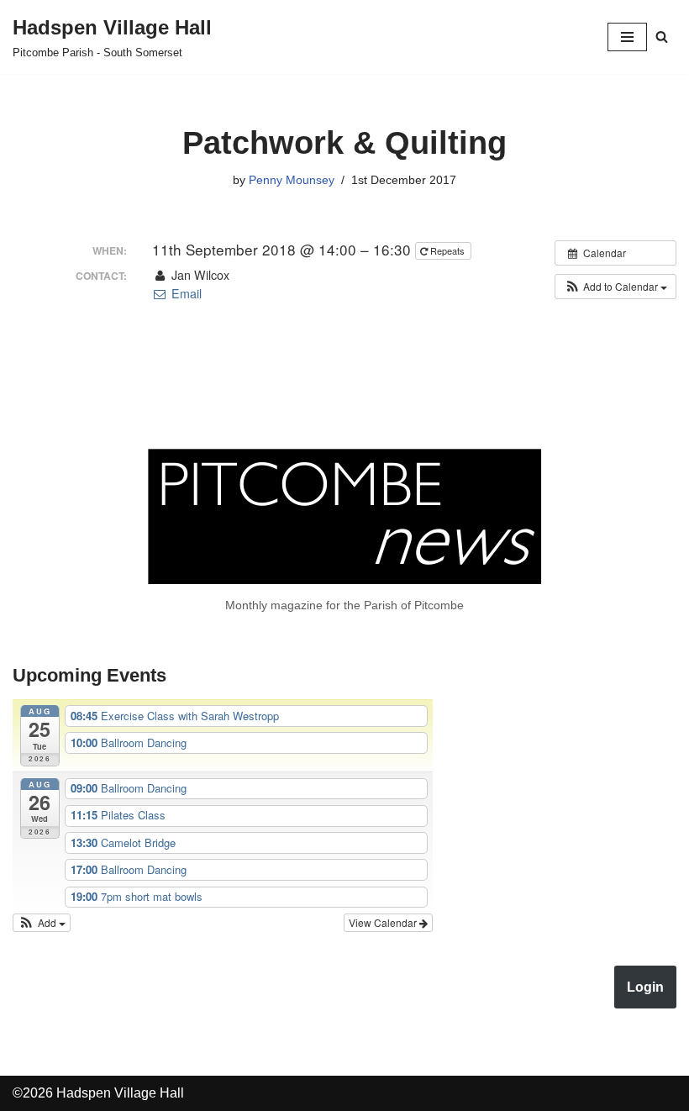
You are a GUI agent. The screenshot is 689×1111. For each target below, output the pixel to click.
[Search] (661, 36)
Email (184, 293)
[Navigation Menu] (627, 37)
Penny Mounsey (291, 180)
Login (645, 987)
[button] (615, 286)
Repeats (447, 250)
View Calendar (384, 922)
